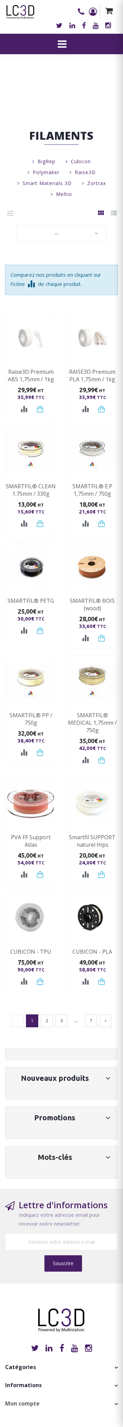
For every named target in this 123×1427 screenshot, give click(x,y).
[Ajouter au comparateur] (24, 409)
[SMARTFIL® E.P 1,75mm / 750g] (92, 452)
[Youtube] (95, 25)
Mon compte (22, 1403)
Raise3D (85, 172)
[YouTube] (74, 1348)
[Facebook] (84, 25)
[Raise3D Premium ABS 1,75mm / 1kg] (30, 337)
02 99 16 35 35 (83, 11)
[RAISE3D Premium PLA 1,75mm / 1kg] (92, 337)
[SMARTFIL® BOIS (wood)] (92, 566)
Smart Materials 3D (47, 183)
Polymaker (46, 172)
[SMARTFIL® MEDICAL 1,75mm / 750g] (92, 681)
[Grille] (101, 213)
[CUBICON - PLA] (92, 917)
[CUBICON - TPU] (30, 917)
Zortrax (96, 183)
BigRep (46, 161)
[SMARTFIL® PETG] (30, 566)
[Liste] (114, 213)
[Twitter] (59, 25)
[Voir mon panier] (109, 11)
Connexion (94, 11)
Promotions (54, 1117)
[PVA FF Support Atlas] (30, 803)
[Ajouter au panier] (40, 409)
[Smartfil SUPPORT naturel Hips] (92, 803)
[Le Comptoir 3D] (20, 10)
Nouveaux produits (55, 1078)
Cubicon (81, 161)
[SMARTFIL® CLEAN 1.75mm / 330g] (30, 452)
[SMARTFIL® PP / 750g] (30, 681)
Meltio (64, 194)
